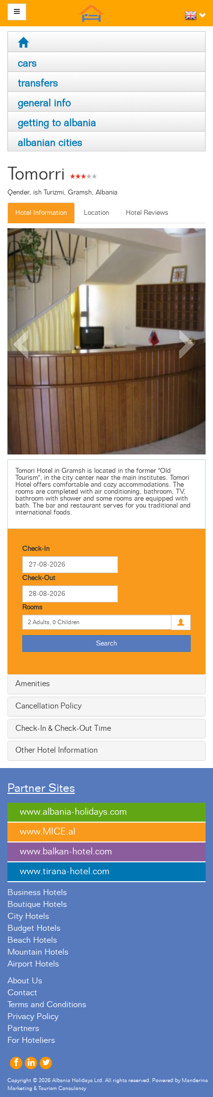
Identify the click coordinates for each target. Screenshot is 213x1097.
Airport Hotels (33, 964)
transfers (38, 83)
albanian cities (50, 142)
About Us (24, 981)
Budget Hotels (33, 928)
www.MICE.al (47, 832)
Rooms (32, 607)
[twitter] (46, 1063)
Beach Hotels (32, 940)
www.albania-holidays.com (73, 812)
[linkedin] (31, 1063)
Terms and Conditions (46, 1005)
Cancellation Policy (48, 706)
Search (106, 643)
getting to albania (57, 123)
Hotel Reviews (147, 212)
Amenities (32, 684)
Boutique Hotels (37, 904)
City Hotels (28, 916)
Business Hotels (37, 893)
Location (96, 212)
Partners (23, 1028)
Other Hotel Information (56, 750)
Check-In (36, 548)
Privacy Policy (32, 1017)
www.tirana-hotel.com (64, 871)
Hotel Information (41, 212)
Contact (22, 993)
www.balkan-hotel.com (66, 851)
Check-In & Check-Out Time (63, 728)
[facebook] (16, 1063)
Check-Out (38, 578)
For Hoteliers (31, 1040)
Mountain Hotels (37, 952)
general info (44, 103)
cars (27, 63)
